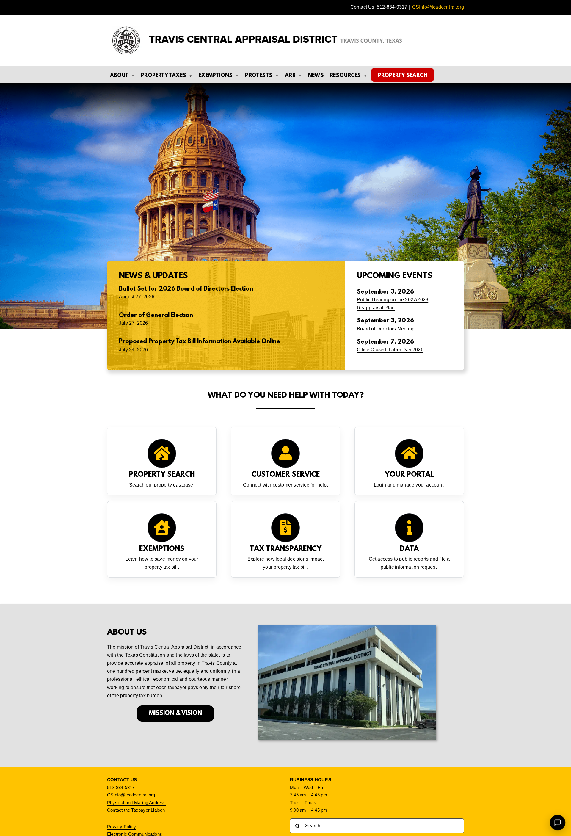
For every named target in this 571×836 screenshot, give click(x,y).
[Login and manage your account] (409, 461)
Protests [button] (258, 76)
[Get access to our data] (409, 539)
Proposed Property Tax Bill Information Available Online (199, 341)
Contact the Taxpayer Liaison (136, 810)
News (316, 76)
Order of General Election (156, 315)
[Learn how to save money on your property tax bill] (162, 539)
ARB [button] (290, 76)
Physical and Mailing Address (136, 802)
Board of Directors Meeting (386, 328)
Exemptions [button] (216, 76)
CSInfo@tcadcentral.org (438, 7)
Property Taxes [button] (163, 76)
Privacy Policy (121, 826)
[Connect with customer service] (285, 461)
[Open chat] (557, 822)
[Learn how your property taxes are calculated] (285, 539)
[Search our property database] (162, 461)
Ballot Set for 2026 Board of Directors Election (186, 289)
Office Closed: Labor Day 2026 (390, 349)
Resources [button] (345, 76)
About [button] (119, 76)
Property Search (402, 76)
